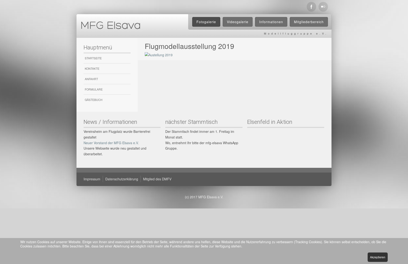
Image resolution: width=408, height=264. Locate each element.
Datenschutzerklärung (121, 179)
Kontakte (92, 68)
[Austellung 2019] (159, 54)
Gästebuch (93, 100)
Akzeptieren (377, 257)
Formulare (94, 89)
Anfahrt (91, 79)
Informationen (271, 21)
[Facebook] (311, 7)
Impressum (92, 179)
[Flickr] (323, 7)
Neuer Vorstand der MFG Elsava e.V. (111, 142)
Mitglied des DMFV (157, 179)
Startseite (93, 58)
